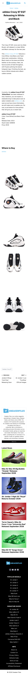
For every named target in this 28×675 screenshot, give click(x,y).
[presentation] (14, 458)
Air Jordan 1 (14, 580)
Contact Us (14, 652)
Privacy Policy (14, 655)
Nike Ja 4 (14, 628)
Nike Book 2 (14, 631)
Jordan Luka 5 (14, 620)
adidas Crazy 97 (6, 369)
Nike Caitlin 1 (14, 642)
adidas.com (18, 101)
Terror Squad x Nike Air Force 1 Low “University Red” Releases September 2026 (14, 524)
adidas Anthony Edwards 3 (14, 634)
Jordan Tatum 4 (14, 623)
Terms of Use (14, 661)
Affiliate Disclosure (14, 666)
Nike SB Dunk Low (14, 596)
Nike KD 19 (14, 615)
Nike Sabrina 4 (14, 626)
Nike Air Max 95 (14, 601)
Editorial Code (14, 658)
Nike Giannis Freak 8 (14, 617)
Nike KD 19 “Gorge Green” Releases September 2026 (13, 551)
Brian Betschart (11, 22)
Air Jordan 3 (14, 582)
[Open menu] (3, 3)
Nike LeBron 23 (14, 612)
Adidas (16, 8)
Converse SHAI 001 (14, 639)
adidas (4, 151)
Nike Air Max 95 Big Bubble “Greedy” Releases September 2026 (13, 471)
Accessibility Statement (14, 663)
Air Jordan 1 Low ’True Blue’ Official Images (21, 379)
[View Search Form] (24, 3)
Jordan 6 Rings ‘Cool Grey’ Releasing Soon (7, 379)
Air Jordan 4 (14, 585)
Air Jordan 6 (14, 588)
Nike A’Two (14, 636)
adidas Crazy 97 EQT (11, 54)
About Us (14, 650)
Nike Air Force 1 (14, 599)
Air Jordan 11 (14, 591)
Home (11, 8)
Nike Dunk (14, 593)
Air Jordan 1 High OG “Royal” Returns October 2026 (14, 498)
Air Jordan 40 (14, 609)
